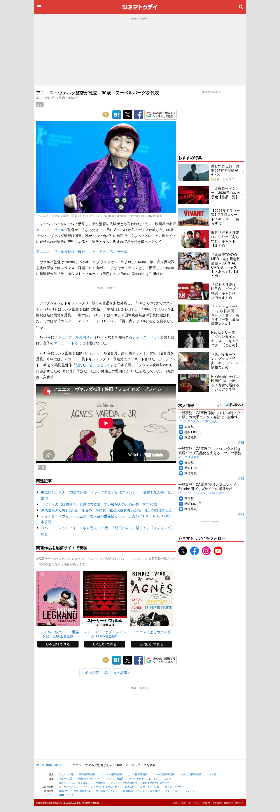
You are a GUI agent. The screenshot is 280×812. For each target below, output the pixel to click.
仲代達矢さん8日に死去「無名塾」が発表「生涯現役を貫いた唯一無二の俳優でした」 (108, 510)
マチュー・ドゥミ (68, 342)
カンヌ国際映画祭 (137, 774)
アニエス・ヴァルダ (52, 229)
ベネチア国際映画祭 (163, 774)
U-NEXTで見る (58, 644)
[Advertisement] (140, 52)
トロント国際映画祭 (111, 774)
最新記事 (63, 790)
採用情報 (228, 802)
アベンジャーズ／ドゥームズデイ (101, 786)
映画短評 (155, 790)
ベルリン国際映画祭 (190, 774)
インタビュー (172, 790)
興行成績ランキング (107, 790)
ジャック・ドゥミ (146, 337)
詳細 (241, 442)
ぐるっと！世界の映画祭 (123, 782)
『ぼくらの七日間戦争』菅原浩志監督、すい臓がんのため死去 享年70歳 (99, 504)
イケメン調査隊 (115, 778)
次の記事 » (121, 672)
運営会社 (239, 802)
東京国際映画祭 (87, 774)
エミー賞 (212, 774)
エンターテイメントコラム (143, 778)
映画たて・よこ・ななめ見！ (74, 782)
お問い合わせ (179, 802)
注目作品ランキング (134, 790)
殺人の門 (130, 786)
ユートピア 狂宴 (149, 786)
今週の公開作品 (82, 790)
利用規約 (217, 802)
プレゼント (191, 790)
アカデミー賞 (66, 774)
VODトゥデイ (66, 794)
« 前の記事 (90, 672)
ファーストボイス (68, 786)
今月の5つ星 (65, 778)
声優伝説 (100, 782)
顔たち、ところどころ (92, 364)
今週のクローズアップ (89, 778)
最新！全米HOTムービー (155, 782)
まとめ (167, 778)
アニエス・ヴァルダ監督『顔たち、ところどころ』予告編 (81, 251)
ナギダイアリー (173, 786)
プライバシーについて (199, 802)
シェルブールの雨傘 (73, 337)
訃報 (40, 105)
